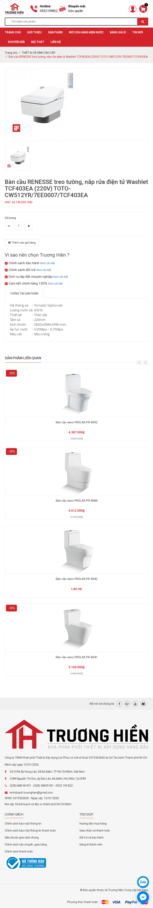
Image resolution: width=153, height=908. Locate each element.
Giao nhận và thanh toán (94, 830)
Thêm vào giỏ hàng (24, 242)
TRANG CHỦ (13, 32)
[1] (143, 8)
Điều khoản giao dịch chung (22, 837)
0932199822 (49, 11)
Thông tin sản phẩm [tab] (24, 293)
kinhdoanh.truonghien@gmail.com (31, 792)
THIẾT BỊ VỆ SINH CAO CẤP (38, 52)
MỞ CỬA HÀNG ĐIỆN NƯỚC (86, 32)
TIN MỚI (137, 32)
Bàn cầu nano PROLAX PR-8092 (76, 422)
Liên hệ (56, 42)
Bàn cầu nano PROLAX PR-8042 (76, 579)
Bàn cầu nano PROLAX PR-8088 (76, 500)
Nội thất (37, 42)
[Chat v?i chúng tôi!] (143, 897)
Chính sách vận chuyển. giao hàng (26, 844)
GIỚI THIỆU (34, 32)
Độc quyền (75, 11)
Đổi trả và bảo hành (91, 837)
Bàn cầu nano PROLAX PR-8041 (76, 657)
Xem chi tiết (47, 263)
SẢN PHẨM (55, 32)
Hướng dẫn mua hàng (93, 823)
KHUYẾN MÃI (16, 42)
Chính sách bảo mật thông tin (23, 823)
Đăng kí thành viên (90, 844)
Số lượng (10, 217)
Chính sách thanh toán (19, 851)
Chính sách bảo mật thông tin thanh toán (30, 830)
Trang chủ (11, 52)
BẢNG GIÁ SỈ (118, 32)
